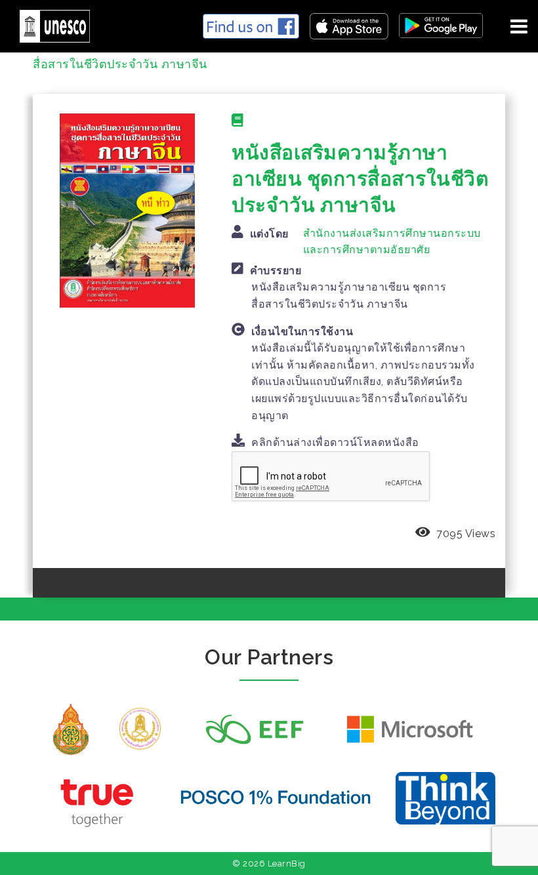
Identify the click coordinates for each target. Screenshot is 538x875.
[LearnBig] (50, 24)
